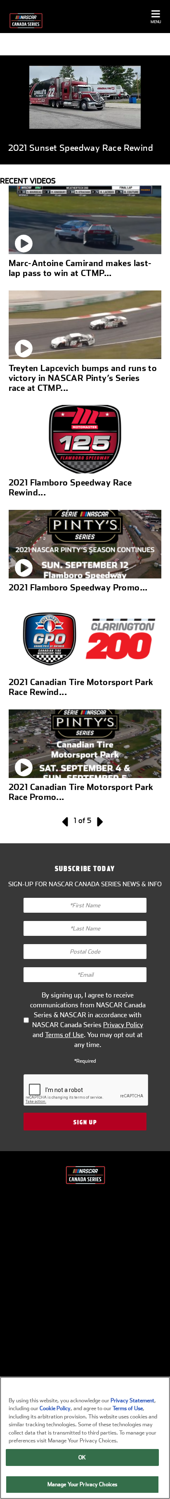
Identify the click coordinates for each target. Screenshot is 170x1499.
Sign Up (85, 1121)
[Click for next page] (99, 820)
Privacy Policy (123, 1025)
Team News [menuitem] (87, 1275)
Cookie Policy (55, 1408)
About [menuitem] (87, 1203)
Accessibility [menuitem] (87, 1299)
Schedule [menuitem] (87, 1227)
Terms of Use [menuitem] (87, 1347)
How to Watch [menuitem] (87, 1371)
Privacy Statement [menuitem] (87, 1323)
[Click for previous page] (66, 820)
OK (82, 1457)
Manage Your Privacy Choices (82, 1484)
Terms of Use (64, 1035)
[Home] (26, 20)
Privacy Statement (132, 1400)
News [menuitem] (87, 1251)
